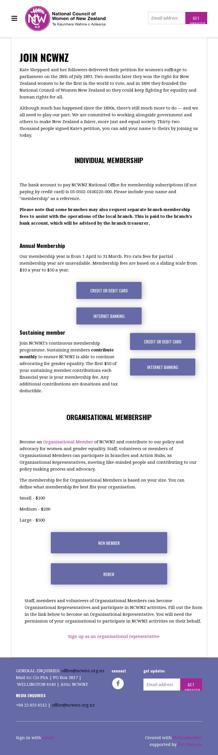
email (48, 737)
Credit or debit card (109, 290)
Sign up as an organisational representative (114, 636)
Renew (108, 574)
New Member (109, 543)
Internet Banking (109, 316)
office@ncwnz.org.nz (82, 670)
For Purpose (190, 744)
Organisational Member (68, 441)
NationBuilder (187, 737)
